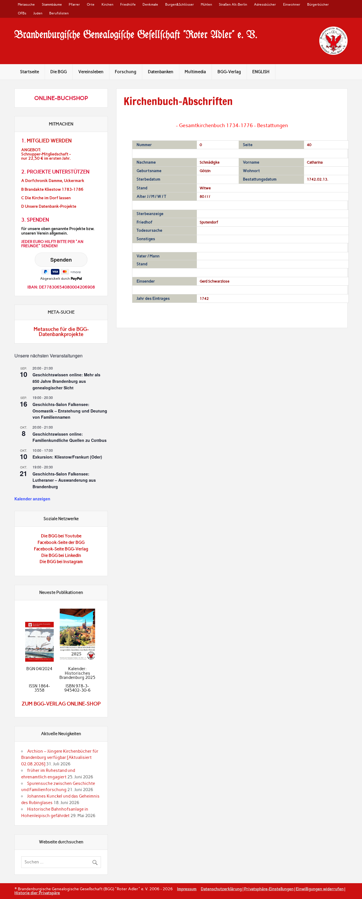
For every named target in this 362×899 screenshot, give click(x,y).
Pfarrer (74, 4)
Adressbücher (265, 4)
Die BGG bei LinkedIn (61, 555)
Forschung (125, 71)
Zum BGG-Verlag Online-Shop (61, 704)
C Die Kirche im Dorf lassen (46, 198)
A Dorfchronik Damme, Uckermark (52, 180)
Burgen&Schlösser (179, 4)
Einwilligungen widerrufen (320, 889)
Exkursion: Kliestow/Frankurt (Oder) (67, 457)
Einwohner (291, 4)
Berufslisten (59, 13)
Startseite (29, 71)
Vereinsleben (91, 71)
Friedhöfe (128, 4)
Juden (37, 13)
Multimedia (195, 71)
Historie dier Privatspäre (37, 893)
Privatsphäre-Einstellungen (269, 889)
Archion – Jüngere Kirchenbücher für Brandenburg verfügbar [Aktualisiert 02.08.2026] (59, 758)
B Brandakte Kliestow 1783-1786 (52, 189)
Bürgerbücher (318, 4)
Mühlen (206, 4)
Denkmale (150, 4)
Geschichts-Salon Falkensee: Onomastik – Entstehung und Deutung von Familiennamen (70, 410)
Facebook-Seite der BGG (61, 542)
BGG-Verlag (229, 71)
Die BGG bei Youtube (61, 535)
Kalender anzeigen (32, 498)
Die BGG (58, 71)
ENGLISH (261, 71)
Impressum (187, 889)
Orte (90, 4)
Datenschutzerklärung (221, 889)
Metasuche (26, 4)
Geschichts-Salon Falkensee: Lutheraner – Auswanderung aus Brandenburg (64, 480)
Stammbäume (52, 4)
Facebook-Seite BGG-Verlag (61, 548)
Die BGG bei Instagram (61, 561)
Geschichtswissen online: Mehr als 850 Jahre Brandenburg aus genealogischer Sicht (66, 381)
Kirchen (107, 4)
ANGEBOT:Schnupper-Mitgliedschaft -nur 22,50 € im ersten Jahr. (46, 154)
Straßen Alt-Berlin (233, 4)
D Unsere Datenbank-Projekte (48, 206)
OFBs (22, 13)
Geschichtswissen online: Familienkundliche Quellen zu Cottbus (70, 437)
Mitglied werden (49, 141)
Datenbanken (160, 71)
